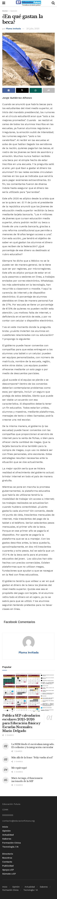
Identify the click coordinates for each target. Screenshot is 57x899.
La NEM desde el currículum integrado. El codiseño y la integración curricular (32, 746)
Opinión (13, 11)
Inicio (5, 827)
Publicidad (8, 865)
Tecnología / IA (10, 846)
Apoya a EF (8, 869)
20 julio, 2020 (32, 28)
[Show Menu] (3, 3)
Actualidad (8, 834)
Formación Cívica (11, 842)
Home (5, 11)
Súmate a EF (9, 873)
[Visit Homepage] (28, 3)
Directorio (7, 854)
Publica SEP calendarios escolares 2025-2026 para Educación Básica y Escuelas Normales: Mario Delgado (21, 723)
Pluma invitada (13, 28)
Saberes (6, 838)
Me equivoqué (19, 767)
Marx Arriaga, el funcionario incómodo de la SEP (27, 780)
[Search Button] (53, 3)
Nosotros (7, 858)
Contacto (7, 861)
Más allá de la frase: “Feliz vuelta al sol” (32, 757)
